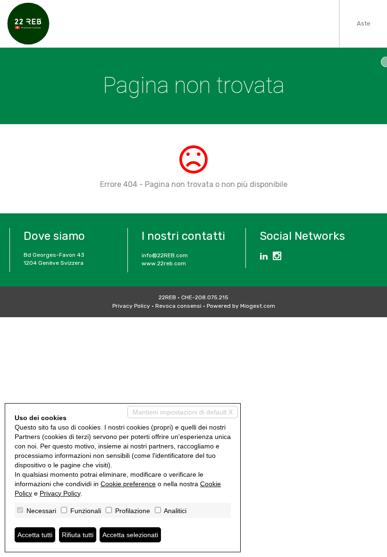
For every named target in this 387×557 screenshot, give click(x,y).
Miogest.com (257, 306)
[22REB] (28, 23)
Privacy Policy (131, 306)
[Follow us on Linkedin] (264, 257)
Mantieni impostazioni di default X (183, 412)
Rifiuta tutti (77, 535)
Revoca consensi (178, 306)
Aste (363, 23)
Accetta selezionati (130, 535)
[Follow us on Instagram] (277, 257)
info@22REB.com (165, 255)
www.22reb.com (164, 263)
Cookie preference (128, 484)
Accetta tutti (34, 535)
